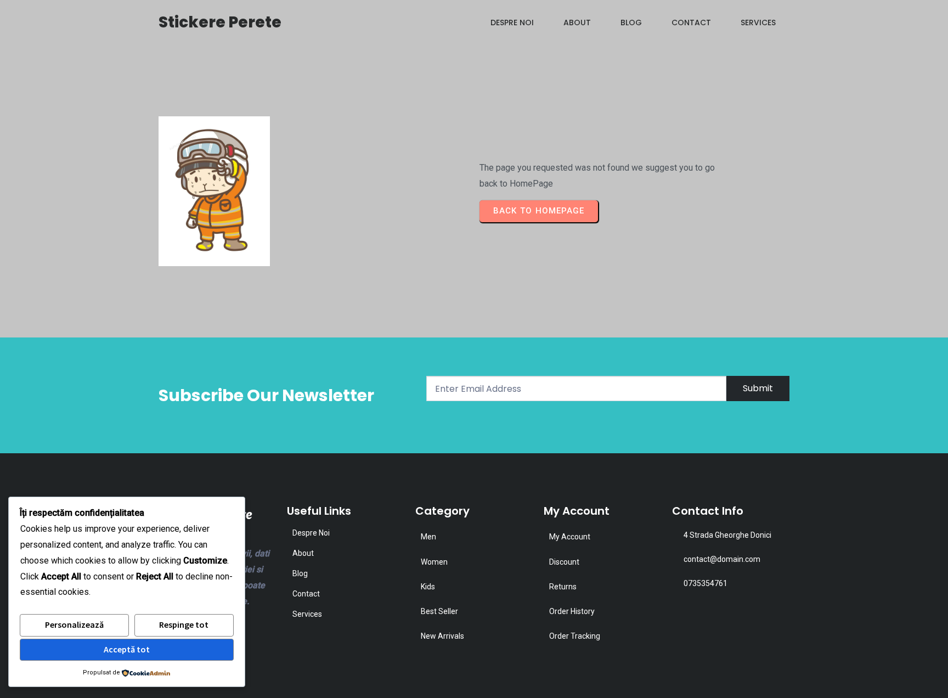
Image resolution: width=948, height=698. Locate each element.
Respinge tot (183, 624)
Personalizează (74, 624)
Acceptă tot (127, 649)
